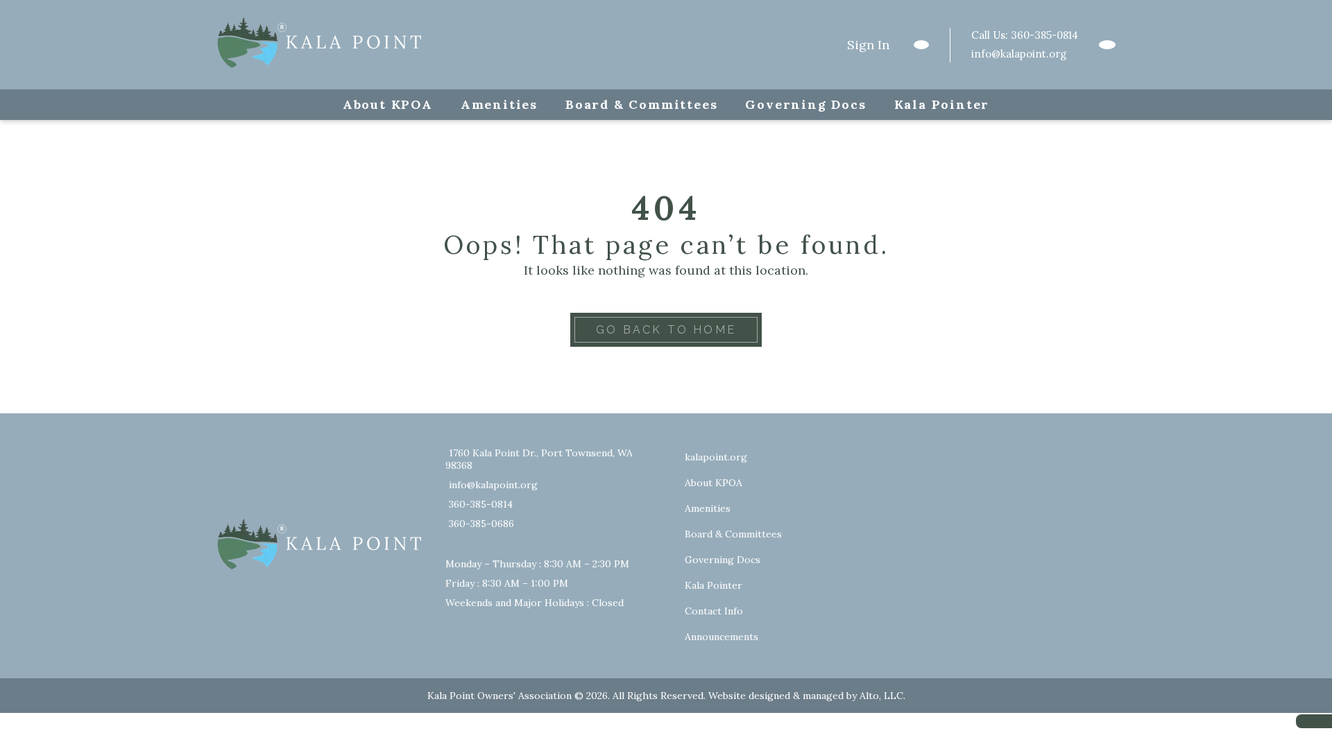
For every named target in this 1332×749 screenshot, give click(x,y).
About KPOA (388, 104)
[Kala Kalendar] (1107, 44)
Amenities (499, 104)
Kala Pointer (942, 104)
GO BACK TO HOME (666, 329)
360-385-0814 (1044, 35)
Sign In (868, 45)
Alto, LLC (881, 695)
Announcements (721, 636)
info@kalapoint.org (1018, 53)
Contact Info (714, 611)
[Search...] (921, 44)
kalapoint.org (716, 457)
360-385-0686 (481, 523)
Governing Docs (805, 104)
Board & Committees (641, 104)
